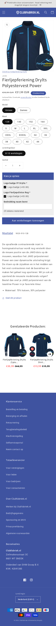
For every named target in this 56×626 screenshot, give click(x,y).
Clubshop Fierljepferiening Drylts (14, 71)
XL (34, 128)
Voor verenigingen (15, 468)
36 (45, 135)
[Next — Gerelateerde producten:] (49, 354)
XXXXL (22, 135)
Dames (23, 110)
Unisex (8, 110)
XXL (46, 128)
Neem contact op (14, 449)
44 (38, 141)
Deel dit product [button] (14, 298)
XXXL (8, 135)
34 (35, 135)
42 (27, 141)
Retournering (12, 422)
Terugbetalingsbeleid (16, 429)
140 (19, 122)
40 (17, 141)
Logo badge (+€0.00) (18, 187)
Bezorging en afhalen (16, 416)
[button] (3, 12)
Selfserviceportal (14, 443)
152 (31, 122)
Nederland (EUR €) (26, 599)
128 (7, 122)
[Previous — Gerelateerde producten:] (6, 354)
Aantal (5, 160)
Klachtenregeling (14, 436)
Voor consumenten (15, 488)
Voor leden (11, 474)
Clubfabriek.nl (24, 620)
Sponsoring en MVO (16, 520)
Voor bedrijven (13, 481)
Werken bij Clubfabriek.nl (18, 506)
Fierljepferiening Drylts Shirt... (41, 361)
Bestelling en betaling (16, 409)
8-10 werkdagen (13, 153)
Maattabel (7, 233)
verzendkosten (26, 97)
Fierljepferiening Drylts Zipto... (14, 361)
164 (43, 122)
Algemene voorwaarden (18, 533)
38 (6, 141)
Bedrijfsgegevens (14, 513)
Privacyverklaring (14, 526)
